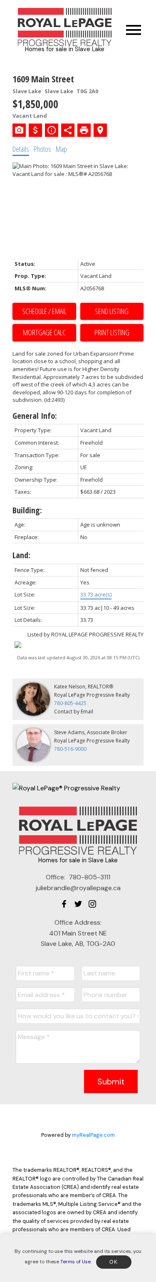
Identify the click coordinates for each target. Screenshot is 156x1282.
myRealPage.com (93, 1134)
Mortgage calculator (44, 332)
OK (113, 1262)
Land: (21, 555)
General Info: (34, 415)
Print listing (111, 332)
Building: (27, 510)
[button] (64, 904)
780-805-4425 (70, 703)
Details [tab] (20, 149)
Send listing (112, 311)
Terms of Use (75, 1261)
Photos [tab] (42, 149)
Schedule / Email (44, 311)
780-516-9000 (70, 748)
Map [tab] (61, 149)
